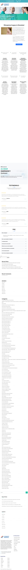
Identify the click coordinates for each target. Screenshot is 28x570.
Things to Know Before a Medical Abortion (7, 454)
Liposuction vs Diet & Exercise (5, 387)
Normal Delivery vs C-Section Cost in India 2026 (8, 406)
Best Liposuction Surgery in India (6, 315)
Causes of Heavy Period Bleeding (6, 331)
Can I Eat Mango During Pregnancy (6, 329)
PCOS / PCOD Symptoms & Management (7, 413)
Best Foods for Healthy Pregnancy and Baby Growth (8, 312)
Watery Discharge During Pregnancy (6, 472)
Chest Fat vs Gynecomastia (5, 332)
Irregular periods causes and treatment (6, 376)
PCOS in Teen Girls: (4, 417)
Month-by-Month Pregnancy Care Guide (6, 400)
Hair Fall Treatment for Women (5, 355)
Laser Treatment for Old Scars (5, 380)
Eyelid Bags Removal (4, 342)
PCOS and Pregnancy (4, 414)
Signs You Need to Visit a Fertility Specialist (7, 448)
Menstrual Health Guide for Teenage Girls (7, 397)
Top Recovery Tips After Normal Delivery (7, 458)
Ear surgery (3, 339)
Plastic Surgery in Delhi (5, 424)
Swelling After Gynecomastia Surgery (6, 451)
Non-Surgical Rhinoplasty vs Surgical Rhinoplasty (8, 403)
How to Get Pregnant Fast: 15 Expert (6, 372)
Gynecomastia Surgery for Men (5, 352)
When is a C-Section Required (5, 478)
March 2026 (3, 289)
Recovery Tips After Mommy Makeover (6, 437)
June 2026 (3, 517)
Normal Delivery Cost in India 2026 (6, 404)
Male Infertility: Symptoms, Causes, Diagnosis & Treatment (9, 265)
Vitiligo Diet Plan (4, 468)
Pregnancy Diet (4, 430)
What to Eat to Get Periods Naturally (6, 475)
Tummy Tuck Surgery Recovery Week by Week (7, 461)
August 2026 (3, 514)
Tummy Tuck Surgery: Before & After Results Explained (8, 462)
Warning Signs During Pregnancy (6, 471)
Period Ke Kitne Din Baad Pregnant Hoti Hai (7, 421)
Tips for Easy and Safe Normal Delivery (6, 455)
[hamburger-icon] (26, 5)
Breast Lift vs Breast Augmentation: (6, 325)
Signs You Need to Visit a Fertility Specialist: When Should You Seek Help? (11, 499)
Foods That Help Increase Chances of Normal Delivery (8, 345)
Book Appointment (19, 44)
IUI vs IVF (3, 379)
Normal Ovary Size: (4, 410)
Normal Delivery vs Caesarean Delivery (6, 407)
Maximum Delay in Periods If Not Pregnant (7, 393)
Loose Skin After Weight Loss (5, 390)
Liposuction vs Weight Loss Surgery (6, 389)
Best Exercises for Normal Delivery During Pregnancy (8, 309)
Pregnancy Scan (4, 431)
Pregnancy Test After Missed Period (6, 434)
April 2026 (3, 287)
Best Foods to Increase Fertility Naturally (7, 314)
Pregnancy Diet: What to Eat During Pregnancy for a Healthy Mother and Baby (11, 504)
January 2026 (3, 526)
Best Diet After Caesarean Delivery (6, 306)
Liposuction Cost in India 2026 (5, 386)
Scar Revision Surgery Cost (5, 444)
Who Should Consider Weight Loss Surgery (7, 485)
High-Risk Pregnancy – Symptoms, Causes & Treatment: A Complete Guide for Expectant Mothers (14, 359)
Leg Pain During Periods (5, 383)
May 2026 (3, 286)
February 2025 (3, 293)
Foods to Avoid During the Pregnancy (6, 346)
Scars (2, 445)
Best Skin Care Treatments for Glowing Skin (7, 318)
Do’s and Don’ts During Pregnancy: (6, 338)
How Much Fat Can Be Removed (6, 366)
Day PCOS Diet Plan (4, 335)
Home (1, 17)
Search (8, 257)
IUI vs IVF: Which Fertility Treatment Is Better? (7, 264)
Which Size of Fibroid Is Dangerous (6, 479)
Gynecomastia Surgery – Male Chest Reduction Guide (8, 349)
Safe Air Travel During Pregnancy (6, 441)
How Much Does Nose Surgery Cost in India (7, 363)
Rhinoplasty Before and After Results (6, 438)
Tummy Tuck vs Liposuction (5, 464)
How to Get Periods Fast (5, 369)
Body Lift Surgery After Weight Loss (6, 322)
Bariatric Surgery (4, 303)
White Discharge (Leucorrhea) (5, 481)
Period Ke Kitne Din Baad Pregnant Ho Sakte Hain (8, 420)
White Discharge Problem (5, 482)
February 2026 (3, 290)
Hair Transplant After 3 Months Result (6, 356)
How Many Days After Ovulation (6, 362)
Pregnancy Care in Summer (5, 427)
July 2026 (3, 283)
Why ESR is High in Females (5, 488)
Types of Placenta (4, 465)
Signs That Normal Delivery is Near (6, 447)
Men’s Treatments (4, 396)
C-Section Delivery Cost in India (6, 328)
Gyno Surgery (3, 353)
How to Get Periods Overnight (5, 370)
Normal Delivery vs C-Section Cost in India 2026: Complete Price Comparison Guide (12, 268)
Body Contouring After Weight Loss (6, 321)
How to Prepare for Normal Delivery (6, 373)
